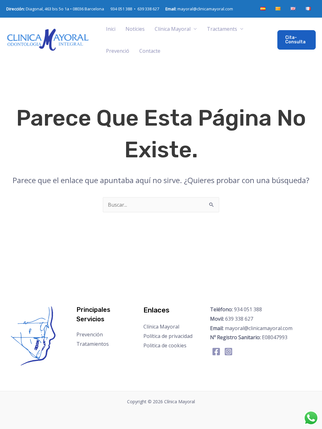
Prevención (89, 334)
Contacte (149, 50)
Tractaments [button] (222, 28)
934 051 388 (236, 309)
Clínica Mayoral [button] (173, 28)
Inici (110, 28)
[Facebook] (216, 351)
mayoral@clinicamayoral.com (199, 9)
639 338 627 (148, 9)
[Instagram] (228, 351)
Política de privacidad (167, 336)
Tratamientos (92, 343)
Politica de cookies (164, 345)
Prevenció (117, 50)
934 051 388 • (123, 9)
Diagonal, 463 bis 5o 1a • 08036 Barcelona (55, 9)
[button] (296, 40)
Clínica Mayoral (161, 326)
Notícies (135, 28)
